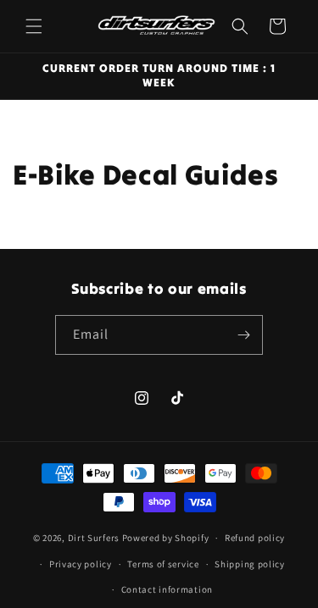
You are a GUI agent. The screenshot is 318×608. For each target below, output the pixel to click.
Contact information (167, 589)
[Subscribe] (243, 335)
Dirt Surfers (94, 538)
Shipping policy (250, 564)
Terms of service (162, 564)
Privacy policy (80, 564)
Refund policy (255, 538)
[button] (34, 26)
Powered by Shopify (165, 538)
